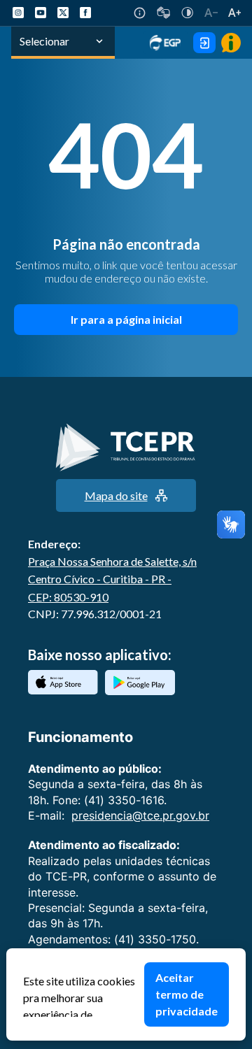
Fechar (239, 955)
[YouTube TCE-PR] (41, 13)
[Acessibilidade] (139, 13)
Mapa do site (116, 495)
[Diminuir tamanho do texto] (211, 12)
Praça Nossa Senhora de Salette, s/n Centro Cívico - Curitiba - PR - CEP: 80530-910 (112, 579)
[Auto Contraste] (187, 12)
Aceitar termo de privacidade (186, 994)
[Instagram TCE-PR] (18, 13)
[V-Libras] (163, 12)
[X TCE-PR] (63, 13)
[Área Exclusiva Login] (204, 42)
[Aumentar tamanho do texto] (234, 12)
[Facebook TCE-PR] (85, 13)
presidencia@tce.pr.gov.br (140, 815)
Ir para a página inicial (126, 319)
